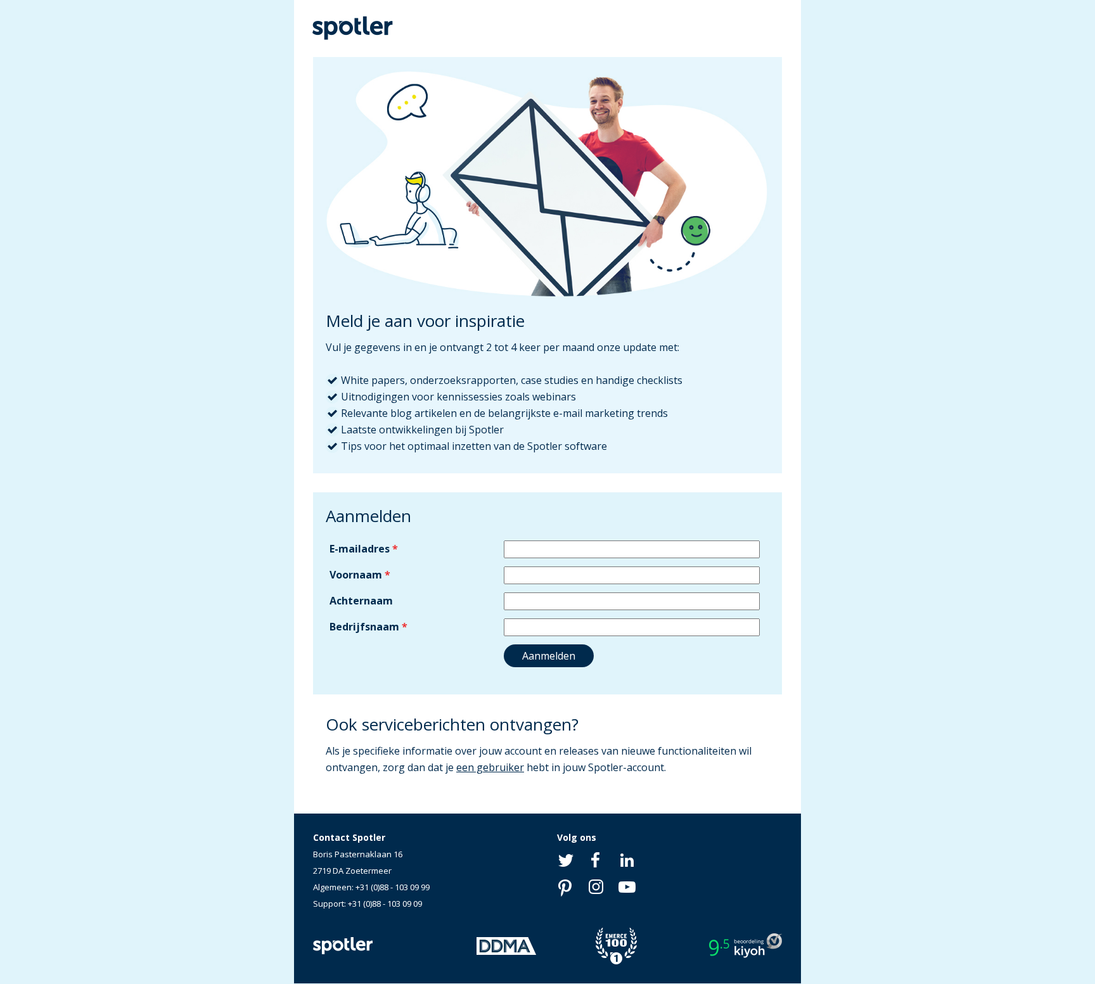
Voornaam (356, 575)
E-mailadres (360, 549)
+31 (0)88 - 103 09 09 (385, 903)
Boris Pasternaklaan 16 (357, 854)
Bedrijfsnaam (364, 627)
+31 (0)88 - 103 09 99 (392, 887)
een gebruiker (490, 767)
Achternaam (361, 601)
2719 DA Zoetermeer (352, 870)
